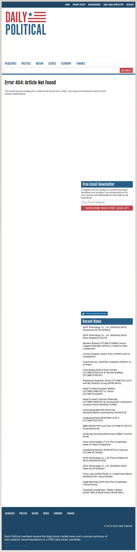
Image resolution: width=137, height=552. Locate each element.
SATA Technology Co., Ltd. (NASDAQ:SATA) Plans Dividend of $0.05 (105, 336)
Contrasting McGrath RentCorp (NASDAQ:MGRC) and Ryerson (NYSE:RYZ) (105, 411)
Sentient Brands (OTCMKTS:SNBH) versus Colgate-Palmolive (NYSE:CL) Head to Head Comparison (105, 346)
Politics (26, 63)
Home (67, 4)
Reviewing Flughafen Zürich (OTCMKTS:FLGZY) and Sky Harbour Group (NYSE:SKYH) (107, 382)
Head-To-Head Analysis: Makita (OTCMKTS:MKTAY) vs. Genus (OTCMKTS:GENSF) (99, 391)
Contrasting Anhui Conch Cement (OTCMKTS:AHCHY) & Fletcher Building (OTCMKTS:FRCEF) (103, 373)
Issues (52, 63)
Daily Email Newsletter (113, 4)
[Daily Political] (26, 23)
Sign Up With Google (16, 546)
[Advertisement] (68, 48)
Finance (80, 63)
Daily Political (125, 526)
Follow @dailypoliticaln (96, 313)
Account (130, 4)
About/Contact (94, 4)
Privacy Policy (79, 4)
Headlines (10, 63)
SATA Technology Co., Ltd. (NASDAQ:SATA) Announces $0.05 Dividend (105, 328)
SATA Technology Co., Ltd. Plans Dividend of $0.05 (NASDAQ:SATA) (105, 459)
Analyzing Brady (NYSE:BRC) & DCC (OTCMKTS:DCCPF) (101, 419)
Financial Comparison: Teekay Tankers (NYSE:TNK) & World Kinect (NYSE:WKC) (103, 491)
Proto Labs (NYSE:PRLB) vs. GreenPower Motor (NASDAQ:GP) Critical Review (107, 475)
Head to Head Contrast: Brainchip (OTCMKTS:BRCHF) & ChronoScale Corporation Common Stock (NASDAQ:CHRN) (107, 402)
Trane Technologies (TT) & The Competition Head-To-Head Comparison (105, 443)
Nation (39, 63)
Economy (66, 63)
